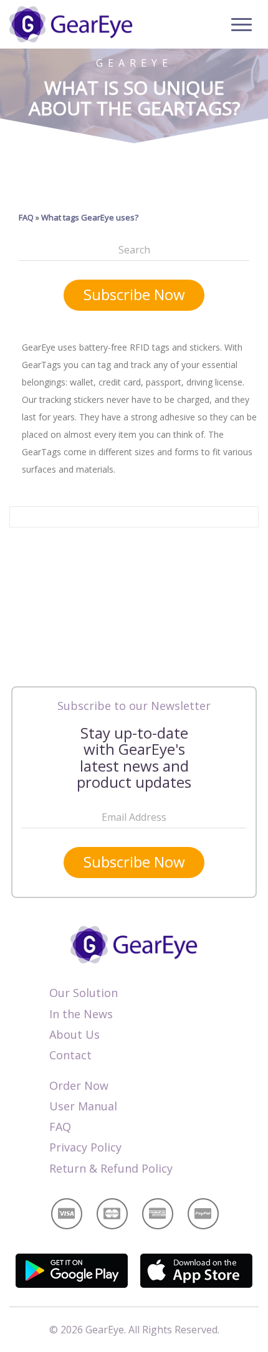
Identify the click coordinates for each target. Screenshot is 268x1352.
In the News (81, 1013)
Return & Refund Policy (111, 1168)
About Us (74, 1034)
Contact (70, 1054)
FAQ (26, 217)
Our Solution (83, 992)
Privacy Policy (85, 1147)
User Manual (83, 1106)
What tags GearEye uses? (89, 217)
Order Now (78, 1085)
